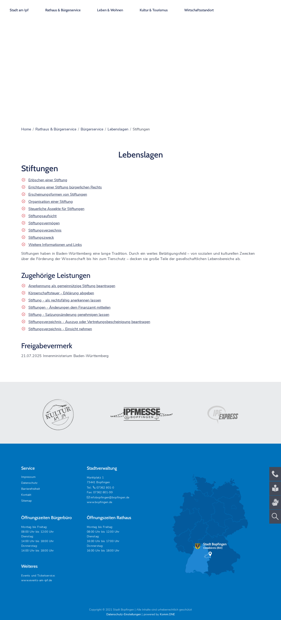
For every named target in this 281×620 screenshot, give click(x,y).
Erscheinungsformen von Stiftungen (57, 194)
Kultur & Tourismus (154, 10)
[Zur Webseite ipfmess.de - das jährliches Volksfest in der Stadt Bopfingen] (140, 414)
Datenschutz (29, 483)
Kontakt (26, 495)
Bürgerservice (92, 129)
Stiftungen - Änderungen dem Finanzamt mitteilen (69, 307)
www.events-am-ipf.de (36, 580)
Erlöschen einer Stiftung (47, 180)
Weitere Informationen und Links (55, 244)
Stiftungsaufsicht (42, 216)
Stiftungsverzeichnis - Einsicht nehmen (60, 329)
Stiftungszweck (41, 237)
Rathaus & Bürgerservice (63, 10)
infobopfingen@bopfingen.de (110, 497)
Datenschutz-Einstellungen (123, 614)
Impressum (28, 477)
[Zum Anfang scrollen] (268, 607)
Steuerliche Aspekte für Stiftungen (56, 208)
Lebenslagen (118, 129)
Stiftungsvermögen (44, 223)
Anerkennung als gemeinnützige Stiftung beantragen (71, 285)
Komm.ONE (167, 614)
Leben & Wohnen (110, 10)
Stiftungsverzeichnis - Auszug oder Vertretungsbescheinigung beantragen (89, 321)
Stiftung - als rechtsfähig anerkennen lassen (64, 300)
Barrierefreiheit (30, 489)
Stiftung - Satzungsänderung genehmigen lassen (68, 314)
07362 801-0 (105, 488)
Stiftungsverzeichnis (45, 230)
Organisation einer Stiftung (50, 201)
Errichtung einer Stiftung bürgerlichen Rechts (65, 187)
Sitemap (26, 501)
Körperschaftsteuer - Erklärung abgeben (61, 293)
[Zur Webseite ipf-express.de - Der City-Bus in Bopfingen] (222, 415)
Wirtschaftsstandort (199, 10)
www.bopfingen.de (99, 502)
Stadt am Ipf (19, 10)
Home (26, 129)
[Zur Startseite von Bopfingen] (254, 8)
